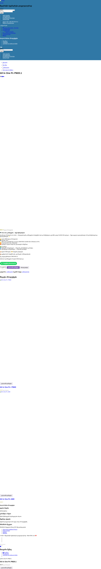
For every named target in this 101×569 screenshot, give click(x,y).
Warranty (5, 533)
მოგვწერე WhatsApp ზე (9, 263)
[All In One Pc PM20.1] (2, 76)
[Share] (1, 544)
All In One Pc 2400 (7, 499)
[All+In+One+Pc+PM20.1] (1, 76)
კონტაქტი (5, 42)
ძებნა (2, 13)
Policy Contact (6, 530)
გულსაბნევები (6, 16)
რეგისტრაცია (10, 23)
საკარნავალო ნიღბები (9, 18)
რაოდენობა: (3, 267)
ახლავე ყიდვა (24, 267)
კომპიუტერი (9, 271)
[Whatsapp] (1, 47)
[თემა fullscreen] (3, 544)
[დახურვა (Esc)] (0, 544)
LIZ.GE (1, 2)
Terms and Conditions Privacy (10, 529)
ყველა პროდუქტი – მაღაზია (11, 27)
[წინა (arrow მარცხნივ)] (0, 545)
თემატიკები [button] (6, 30)
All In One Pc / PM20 (8, 387)
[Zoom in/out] (4, 544)
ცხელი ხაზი (6, 21)
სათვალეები (6, 19)
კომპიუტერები (25, 271)
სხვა (5, 35)
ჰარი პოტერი (6, 15)
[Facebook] (0, 47)
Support (5, 532)
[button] (6, 383)
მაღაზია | (5, 41)
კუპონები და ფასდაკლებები (10, 43)
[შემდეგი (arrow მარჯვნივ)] (1, 545)
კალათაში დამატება (13, 267)
